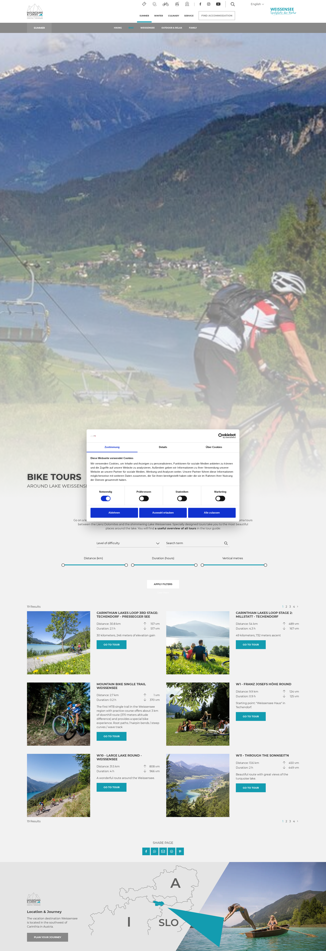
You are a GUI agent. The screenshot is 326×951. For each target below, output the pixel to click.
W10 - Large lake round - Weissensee (119, 757)
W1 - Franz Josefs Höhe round (263, 684)
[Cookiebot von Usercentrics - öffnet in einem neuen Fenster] (221, 435)
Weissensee (147, 27)
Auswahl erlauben (163, 512)
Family (193, 27)
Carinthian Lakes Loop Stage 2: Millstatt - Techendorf (264, 614)
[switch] (144, 498)
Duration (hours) (163, 558)
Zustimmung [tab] (112, 447)
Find (216, 15)
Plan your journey (47, 937)
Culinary (173, 15)
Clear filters (163, 592)
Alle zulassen (212, 512)
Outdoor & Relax (171, 27)
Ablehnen (114, 512)
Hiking (118, 27)
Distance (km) (93, 558)
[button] (146, 851)
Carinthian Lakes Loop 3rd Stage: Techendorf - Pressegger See (127, 614)
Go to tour (112, 644)
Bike (131, 27)
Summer (146, 15)
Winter (158, 15)
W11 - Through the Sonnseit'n (262, 755)
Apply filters (163, 584)
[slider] (63, 565)
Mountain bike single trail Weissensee (121, 686)
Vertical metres (232, 558)
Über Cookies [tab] (214, 447)
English (256, 4)
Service (189, 15)
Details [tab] (163, 447)
